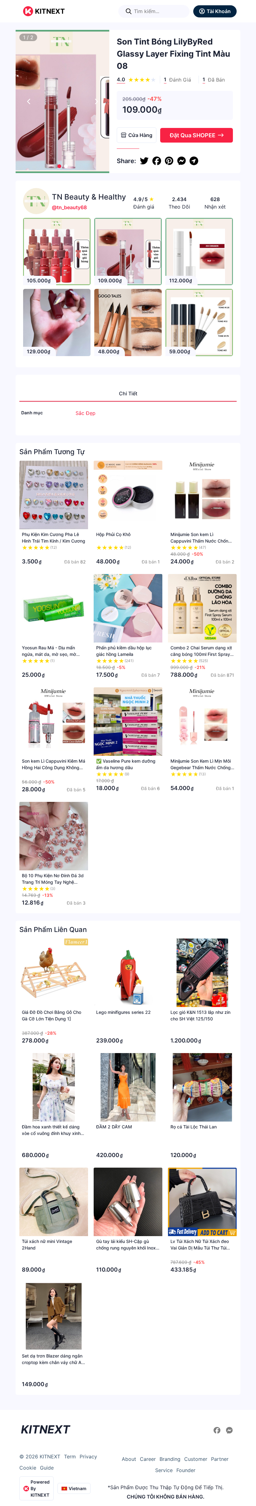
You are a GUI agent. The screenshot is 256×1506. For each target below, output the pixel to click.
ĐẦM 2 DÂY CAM (114, 1126)
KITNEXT (50, 11)
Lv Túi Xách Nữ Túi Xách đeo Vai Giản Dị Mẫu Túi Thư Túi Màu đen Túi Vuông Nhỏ (199, 1248)
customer (195, 1459)
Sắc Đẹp (86, 413)
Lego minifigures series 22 (123, 1012)
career (148, 1459)
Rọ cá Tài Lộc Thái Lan (193, 1126)
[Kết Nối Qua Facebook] (218, 1430)
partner (220, 1459)
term (70, 1456)
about (129, 1459)
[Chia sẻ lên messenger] (181, 160)
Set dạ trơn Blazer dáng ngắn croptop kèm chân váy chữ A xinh (52, 1362)
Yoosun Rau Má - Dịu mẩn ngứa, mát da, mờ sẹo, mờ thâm (49, 654)
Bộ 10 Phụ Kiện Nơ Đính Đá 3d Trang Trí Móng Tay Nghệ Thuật (53, 882)
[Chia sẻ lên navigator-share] (194, 160)
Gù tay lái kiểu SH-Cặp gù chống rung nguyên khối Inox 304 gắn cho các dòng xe (126, 1248)
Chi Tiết (128, 393)
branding (170, 1459)
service (164, 1470)
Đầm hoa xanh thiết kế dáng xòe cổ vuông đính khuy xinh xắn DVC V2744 (51, 1133)
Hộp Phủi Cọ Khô (113, 534)
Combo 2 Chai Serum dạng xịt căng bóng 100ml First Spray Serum (201, 654)
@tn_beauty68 (69, 207)
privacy (88, 1456)
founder (185, 1470)
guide (47, 1468)
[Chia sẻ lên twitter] (144, 160)
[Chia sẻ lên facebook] (156, 160)
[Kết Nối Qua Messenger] (229, 1430)
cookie (27, 1468)
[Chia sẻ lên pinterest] (169, 160)
